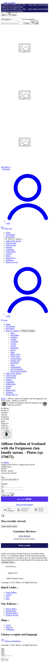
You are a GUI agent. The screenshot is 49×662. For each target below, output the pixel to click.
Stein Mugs (14, 335)
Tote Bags (14, 342)
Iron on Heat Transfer (18, 371)
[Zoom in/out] (11, 655)
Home (8, 233)
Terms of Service (12, 615)
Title (2, 477)
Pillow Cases (15, 354)
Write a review (24, 545)
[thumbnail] (6, 434)
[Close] (2, 649)
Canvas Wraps (15, 359)
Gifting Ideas (10, 252)
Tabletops (9, 260)
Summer (9, 247)
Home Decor (10, 258)
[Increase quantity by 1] (2, 491)
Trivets (13, 350)
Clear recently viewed (9, 526)
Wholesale (6, 169)
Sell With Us (5, 167)
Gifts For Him (11, 243)
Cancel (26, 23)
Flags (12, 365)
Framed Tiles (15, 361)
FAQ (8, 597)
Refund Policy (11, 611)
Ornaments (14, 363)
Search (8, 625)
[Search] (35, 23)
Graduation (10, 249)
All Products (10, 235)
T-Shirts (13, 339)
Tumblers (13, 337)
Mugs (12, 333)
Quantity (4, 484)
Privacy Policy (11, 609)
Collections (10, 629)
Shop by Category (15, 239)
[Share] (6, 655)
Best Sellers (10, 237)
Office (8, 256)
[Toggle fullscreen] (9, 655)
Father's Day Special (13, 241)
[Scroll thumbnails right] (7, 428)
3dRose (6, 462)
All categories (29, 19)
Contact (9, 595)
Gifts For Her (11, 245)
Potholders (14, 348)
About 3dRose (11, 592)
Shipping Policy (12, 613)
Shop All (9, 627)
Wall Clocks (15, 356)
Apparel (9, 254)
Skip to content (9, 3)
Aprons (13, 344)
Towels (13, 346)
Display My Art (11, 262)
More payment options (24, 505)
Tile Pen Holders (16, 369)
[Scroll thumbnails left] (3, 428)
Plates (12, 352)
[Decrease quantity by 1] (2, 486)
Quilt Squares (15, 367)
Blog (7, 599)
